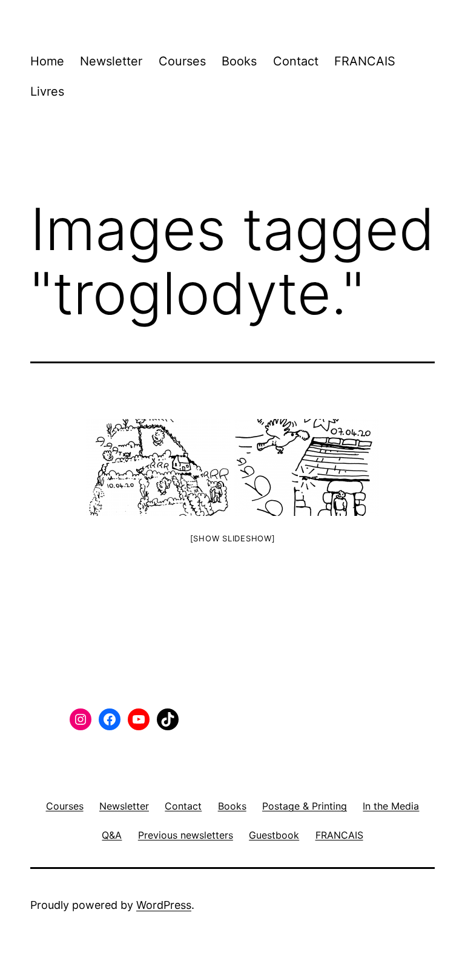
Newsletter (111, 61)
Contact (295, 61)
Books (239, 61)
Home (47, 61)
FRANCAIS (364, 61)
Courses (182, 61)
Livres (47, 91)
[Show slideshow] (232, 538)
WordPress (163, 905)
